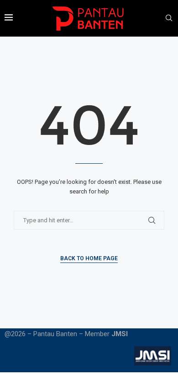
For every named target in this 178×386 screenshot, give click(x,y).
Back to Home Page (89, 258)
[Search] (168, 18)
